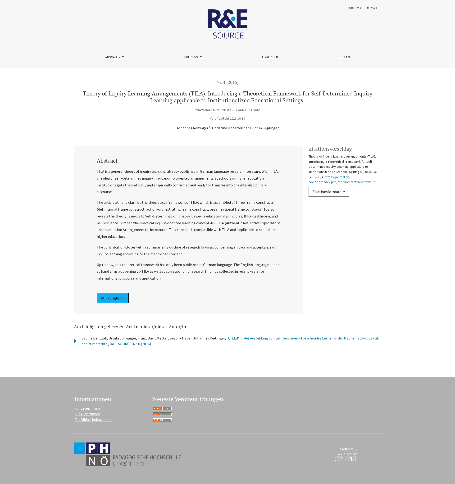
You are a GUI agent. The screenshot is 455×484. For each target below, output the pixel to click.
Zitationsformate (327, 191)
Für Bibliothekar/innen (93, 419)
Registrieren (355, 7)
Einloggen (372, 7)
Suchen (344, 57)
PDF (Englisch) (113, 298)
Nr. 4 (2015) (228, 82)
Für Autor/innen (87, 414)
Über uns (191, 57)
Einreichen (270, 57)
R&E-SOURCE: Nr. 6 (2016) (130, 343)
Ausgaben (113, 57)
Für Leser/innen (87, 408)
